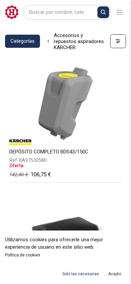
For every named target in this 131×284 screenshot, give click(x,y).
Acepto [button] (114, 274)
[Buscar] (103, 12)
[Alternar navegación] (119, 12)
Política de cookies (22, 255)
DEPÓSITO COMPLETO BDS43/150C (48, 152)
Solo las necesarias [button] (80, 274)
